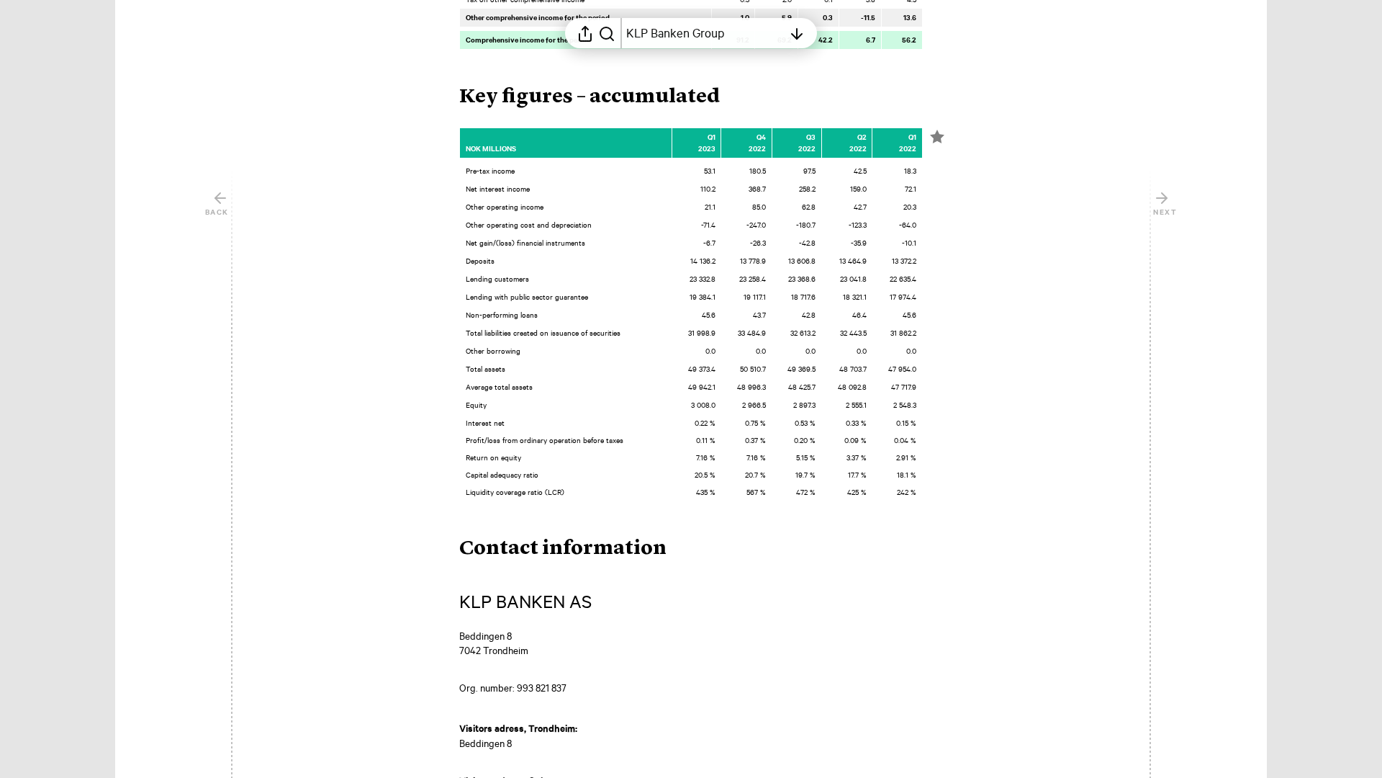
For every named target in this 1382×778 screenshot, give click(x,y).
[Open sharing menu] (585, 33)
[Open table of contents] (796, 33)
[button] (601, 97)
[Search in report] (606, 33)
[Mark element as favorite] (937, 137)
